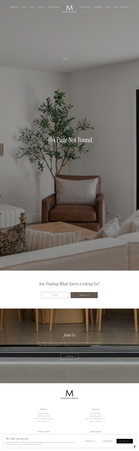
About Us (84, 295)
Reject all (91, 441)
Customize (108, 441)
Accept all (124, 441)
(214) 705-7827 (43, 413)
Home (55, 295)
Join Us (70, 356)
